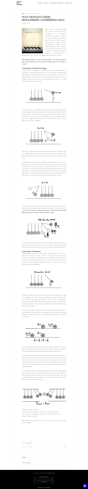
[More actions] (65, 13)
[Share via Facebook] (22, 443)
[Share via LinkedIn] (28, 443)
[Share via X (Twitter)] (25, 443)
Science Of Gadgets (44, 473)
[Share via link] (31, 443)
